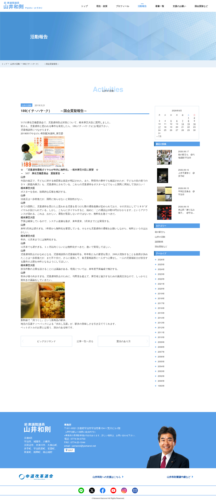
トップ (84, 6)
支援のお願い (179, 6)
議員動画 (159, 241)
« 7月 (158, 136)
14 (182, 123)
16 (194, 123)
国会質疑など (201, 6)
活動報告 (142, 6)
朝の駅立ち (160, 231)
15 (188, 123)
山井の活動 (160, 236)
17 (159, 126)
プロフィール (122, 6)
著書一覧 (159, 6)
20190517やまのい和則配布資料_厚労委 (42, 133)
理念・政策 (101, 6)
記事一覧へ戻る (85, 341)
